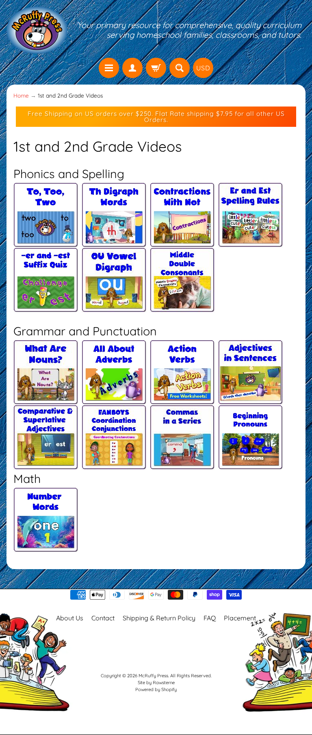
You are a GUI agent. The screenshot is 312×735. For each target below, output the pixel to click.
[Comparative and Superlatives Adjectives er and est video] (45, 461)
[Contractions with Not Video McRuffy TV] (182, 243)
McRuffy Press (153, 675)
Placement (240, 618)
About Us (69, 618)
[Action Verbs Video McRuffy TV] (182, 396)
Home (21, 95)
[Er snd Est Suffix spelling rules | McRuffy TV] (250, 243)
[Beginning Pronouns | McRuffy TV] (250, 461)
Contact (103, 618)
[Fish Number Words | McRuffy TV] (45, 548)
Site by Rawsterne (156, 682)
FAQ (210, 618)
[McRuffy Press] (36, 30)
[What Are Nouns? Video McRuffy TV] (45, 396)
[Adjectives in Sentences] (250, 396)
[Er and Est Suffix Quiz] (45, 308)
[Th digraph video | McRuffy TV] (114, 243)
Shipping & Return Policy (159, 618)
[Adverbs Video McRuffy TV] (112, 396)
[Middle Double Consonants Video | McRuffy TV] (182, 308)
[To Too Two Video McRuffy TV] (45, 243)
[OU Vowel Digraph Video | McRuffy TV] (114, 308)
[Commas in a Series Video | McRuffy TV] (182, 461)
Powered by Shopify (156, 689)
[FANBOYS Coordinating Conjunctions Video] (114, 461)
